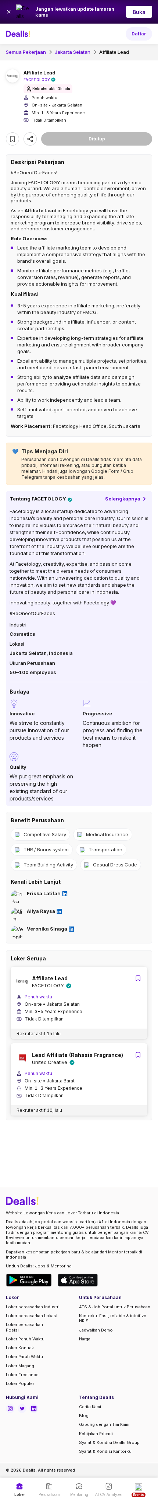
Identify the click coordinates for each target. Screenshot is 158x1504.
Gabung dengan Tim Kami (104, 1424)
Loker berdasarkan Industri (33, 1306)
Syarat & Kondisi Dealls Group (109, 1442)
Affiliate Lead (114, 52)
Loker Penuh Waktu (25, 1338)
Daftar (139, 33)
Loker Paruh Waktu (24, 1356)
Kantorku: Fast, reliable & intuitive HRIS (112, 1318)
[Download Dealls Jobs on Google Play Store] (29, 1280)
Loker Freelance (22, 1374)
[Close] (9, 12)
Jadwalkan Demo (96, 1330)
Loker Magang (20, 1365)
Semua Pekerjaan (26, 52)
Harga (84, 1338)
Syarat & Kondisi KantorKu (105, 1451)
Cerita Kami (90, 1406)
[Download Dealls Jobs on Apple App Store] (78, 1280)
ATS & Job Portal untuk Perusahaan (114, 1306)
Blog (84, 1415)
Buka (139, 12)
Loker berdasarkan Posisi (24, 1327)
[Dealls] (19, 33)
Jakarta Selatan (72, 52)
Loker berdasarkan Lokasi (31, 1315)
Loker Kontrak (20, 1347)
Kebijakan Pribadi (96, 1433)
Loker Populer (20, 1383)
